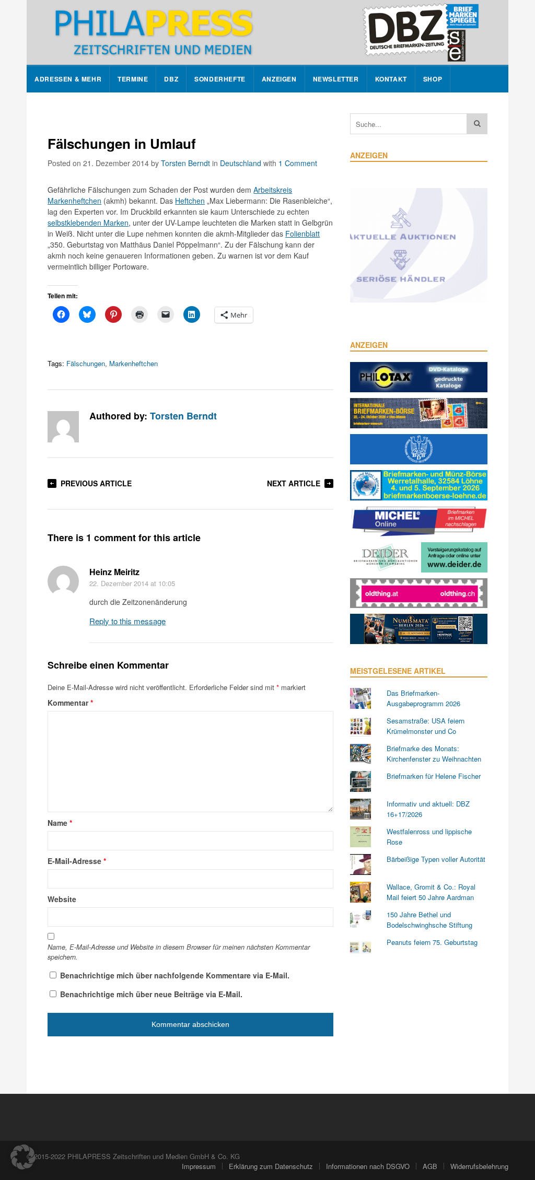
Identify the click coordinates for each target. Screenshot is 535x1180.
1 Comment (297, 163)
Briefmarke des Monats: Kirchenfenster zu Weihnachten (434, 753)
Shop (432, 79)
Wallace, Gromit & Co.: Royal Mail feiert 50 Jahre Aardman (431, 892)
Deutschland (240, 163)
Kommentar (70, 702)
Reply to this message (127, 620)
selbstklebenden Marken (88, 222)
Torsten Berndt (185, 163)
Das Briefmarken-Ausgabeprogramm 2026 (423, 698)
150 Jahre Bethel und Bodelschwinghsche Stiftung (429, 919)
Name (60, 822)
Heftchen (190, 200)
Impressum (199, 1166)
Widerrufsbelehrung (479, 1166)
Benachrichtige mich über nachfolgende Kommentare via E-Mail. (174, 975)
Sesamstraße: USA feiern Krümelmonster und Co (425, 726)
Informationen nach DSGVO (368, 1166)
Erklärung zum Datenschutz (271, 1166)
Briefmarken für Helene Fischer (434, 776)
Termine (133, 79)
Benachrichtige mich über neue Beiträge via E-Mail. (151, 994)
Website (62, 899)
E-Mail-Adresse (77, 861)
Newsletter (336, 79)
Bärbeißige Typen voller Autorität (436, 859)
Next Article (293, 483)
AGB (430, 1166)
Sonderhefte (220, 79)
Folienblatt (302, 233)
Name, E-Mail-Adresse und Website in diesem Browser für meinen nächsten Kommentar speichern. (179, 952)
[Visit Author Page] (63, 426)
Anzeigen (279, 79)
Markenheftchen (133, 363)
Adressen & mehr (67, 79)
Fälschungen (85, 363)
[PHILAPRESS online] (267, 32)
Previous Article (96, 483)
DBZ (171, 79)
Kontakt (391, 79)
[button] (23, 1157)
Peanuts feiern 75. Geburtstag (432, 942)
